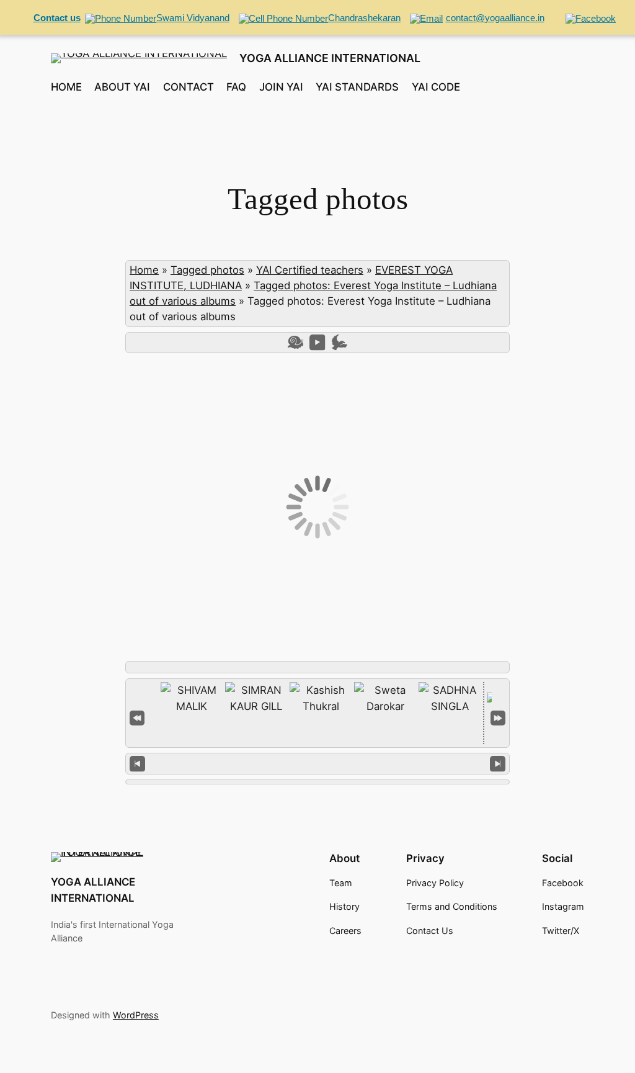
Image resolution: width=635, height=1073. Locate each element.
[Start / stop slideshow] (317, 342)
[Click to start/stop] (317, 763)
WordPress (136, 1015)
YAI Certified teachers (309, 270)
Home (144, 270)
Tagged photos (207, 270)
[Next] (497, 763)
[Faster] (339, 342)
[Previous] (137, 763)
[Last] (498, 717)
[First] (137, 717)
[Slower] (295, 342)
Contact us (57, 17)
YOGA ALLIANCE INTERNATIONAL (329, 58)
